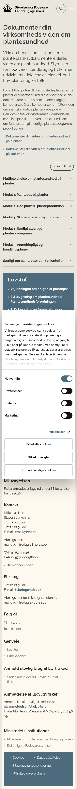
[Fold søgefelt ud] (61, 8)
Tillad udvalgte (38, 457)
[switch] (66, 391)
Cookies (18, 757)
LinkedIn (15, 629)
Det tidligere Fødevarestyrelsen (29, 746)
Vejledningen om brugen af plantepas (39, 289)
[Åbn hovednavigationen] (73, 9)
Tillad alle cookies (38, 444)
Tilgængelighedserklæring (32, 765)
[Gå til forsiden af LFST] (25, 8)
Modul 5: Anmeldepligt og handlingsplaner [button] (23, 247)
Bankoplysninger (20, 565)
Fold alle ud (64, 166)
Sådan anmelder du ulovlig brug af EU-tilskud (36, 679)
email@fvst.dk (25, 532)
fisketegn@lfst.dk (28, 590)
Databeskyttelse (48, 757)
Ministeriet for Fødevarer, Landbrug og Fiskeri (40, 739)
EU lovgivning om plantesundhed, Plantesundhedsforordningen (36, 299)
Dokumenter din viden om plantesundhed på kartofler (38, 151)
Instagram (16, 622)
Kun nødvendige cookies (39, 470)
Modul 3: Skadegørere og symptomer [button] (31, 217)
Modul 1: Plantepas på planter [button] (25, 195)
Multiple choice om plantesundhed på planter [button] (32, 181)
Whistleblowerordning (29, 773)
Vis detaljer (57, 431)
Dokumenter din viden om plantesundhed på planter (38, 138)
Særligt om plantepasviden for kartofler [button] (33, 261)
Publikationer (16, 656)
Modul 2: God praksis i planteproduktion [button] (33, 206)
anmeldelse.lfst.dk (22, 706)
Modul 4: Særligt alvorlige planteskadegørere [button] (22, 231)
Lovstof (12, 650)
